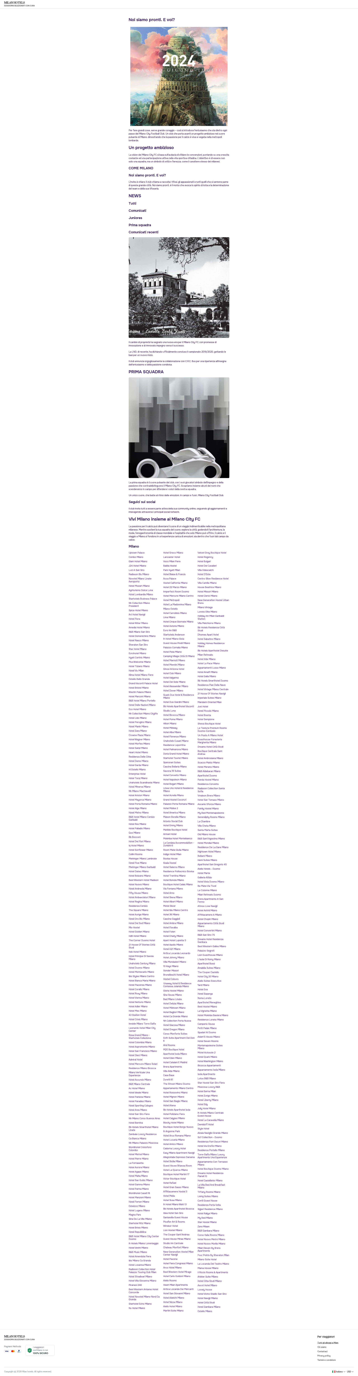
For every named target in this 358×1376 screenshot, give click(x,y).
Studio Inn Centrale (173, 1243)
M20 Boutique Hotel (173, 1049)
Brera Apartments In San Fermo (210, 900)
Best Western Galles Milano (212, 946)
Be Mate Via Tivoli (207, 886)
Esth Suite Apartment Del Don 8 (179, 1039)
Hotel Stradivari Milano (140, 1276)
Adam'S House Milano (209, 1036)
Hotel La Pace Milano (209, 663)
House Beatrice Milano (209, 587)
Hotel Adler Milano (138, 1006)
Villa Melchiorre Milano (209, 623)
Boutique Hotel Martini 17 (176, 1174)
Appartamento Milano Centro (178, 1088)
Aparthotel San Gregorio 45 (212, 864)
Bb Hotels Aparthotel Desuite (213, 650)
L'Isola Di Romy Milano (209, 959)
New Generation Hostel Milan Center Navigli (178, 1253)
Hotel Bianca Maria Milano (142, 980)
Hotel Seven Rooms (208, 1041)
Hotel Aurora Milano (139, 1167)
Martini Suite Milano (173, 1310)
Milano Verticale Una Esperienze (139, 1074)
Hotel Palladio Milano (139, 828)
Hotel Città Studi (206, 1302)
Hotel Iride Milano (206, 659)
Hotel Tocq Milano (138, 778)
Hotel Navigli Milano (208, 1298)
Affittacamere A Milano (210, 914)
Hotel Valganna (171, 677)
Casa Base (168, 1075)
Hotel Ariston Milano (139, 795)
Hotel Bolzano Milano (140, 875)
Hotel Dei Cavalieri (207, 565)
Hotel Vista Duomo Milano (211, 881)
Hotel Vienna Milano (139, 997)
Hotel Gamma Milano (139, 1184)
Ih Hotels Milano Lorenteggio (143, 1243)
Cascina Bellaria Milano (175, 766)
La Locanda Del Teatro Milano (213, 1263)
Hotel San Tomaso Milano (211, 799)
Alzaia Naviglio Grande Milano (213, 1133)
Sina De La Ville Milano (140, 1218)
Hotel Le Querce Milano (175, 1170)
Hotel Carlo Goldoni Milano (176, 1276)
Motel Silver (169, 906)
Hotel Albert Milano (173, 901)
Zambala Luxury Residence (143, 1134)
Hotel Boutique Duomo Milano (213, 1168)
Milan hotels (14, 2)
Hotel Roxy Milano (138, 993)
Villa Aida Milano (171, 1071)
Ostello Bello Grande (139, 679)
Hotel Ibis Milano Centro (175, 910)
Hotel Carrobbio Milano (175, 613)
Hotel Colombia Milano (140, 1042)
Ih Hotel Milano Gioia (173, 638)
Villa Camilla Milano (207, 582)
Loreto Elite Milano (207, 611)
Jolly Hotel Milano (207, 1108)
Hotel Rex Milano (137, 824)
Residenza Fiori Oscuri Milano (213, 1141)
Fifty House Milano (138, 893)
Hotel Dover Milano (173, 690)
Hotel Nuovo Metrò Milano (211, 1239)
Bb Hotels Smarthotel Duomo (213, 680)
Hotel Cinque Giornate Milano (178, 621)
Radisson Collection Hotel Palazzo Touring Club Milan (142, 1271)
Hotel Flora (134, 618)
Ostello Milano (205, 1311)
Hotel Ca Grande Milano (175, 1016)
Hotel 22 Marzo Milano (175, 587)
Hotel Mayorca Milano (140, 799)
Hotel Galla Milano (207, 676)
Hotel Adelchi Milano (173, 1297)
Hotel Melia (169, 1195)
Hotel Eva (203, 989)
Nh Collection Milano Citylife (143, 713)
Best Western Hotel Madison (143, 880)
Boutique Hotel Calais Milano (178, 884)
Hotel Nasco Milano (139, 640)
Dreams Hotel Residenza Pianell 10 (210, 1175)
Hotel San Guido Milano (141, 1180)
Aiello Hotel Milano (172, 1306)
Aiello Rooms (170, 1280)
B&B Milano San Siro (139, 631)
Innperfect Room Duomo (176, 591)
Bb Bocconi (135, 837)
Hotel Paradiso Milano (140, 1101)
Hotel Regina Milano (139, 901)
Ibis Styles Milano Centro (141, 976)
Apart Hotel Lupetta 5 (174, 940)
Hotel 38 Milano (171, 914)
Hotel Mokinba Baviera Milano (213, 1015)
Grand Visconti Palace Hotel (143, 683)
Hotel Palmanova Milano (175, 749)
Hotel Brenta (204, 715)
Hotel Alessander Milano (175, 686)
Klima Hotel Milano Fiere (141, 674)
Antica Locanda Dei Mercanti (178, 1289)
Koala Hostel (169, 862)
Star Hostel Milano (207, 1222)
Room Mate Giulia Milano (176, 849)
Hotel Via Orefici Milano (210, 1146)
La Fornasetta (136, 1163)
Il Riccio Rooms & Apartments (213, 1272)
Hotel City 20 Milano (208, 976)
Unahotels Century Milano (142, 963)
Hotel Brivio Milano (138, 1227)
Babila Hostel (170, 565)
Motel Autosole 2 (206, 1052)
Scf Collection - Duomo (210, 1137)
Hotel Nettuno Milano (140, 1002)
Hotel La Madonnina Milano (177, 604)
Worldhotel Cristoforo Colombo (140, 1149)
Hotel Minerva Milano (139, 786)
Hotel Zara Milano (138, 730)
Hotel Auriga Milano (139, 914)
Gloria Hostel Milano (173, 990)
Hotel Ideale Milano (138, 1092)
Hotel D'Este (204, 574)
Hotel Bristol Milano (139, 687)
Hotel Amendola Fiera (140, 1256)
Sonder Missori (171, 970)
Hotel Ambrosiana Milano (210, 758)
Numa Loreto (204, 998)
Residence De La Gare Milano (213, 847)
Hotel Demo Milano (138, 761)
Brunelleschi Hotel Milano (176, 974)
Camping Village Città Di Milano (179, 656)
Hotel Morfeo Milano (139, 743)
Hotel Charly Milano (173, 936)
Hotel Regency (205, 557)
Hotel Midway (170, 727)
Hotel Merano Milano (208, 766)
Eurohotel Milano (137, 653)
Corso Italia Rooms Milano (211, 1235)
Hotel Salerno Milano (174, 867)
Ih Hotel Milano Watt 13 (175, 1204)
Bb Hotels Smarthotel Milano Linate (143, 1129)
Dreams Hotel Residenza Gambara (210, 941)
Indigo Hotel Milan (172, 854)
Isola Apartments (206, 1074)
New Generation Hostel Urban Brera (213, 602)
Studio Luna (169, 710)
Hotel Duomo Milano (139, 967)
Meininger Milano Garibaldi (142, 867)
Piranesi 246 (135, 1285)
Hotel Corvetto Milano (174, 775)
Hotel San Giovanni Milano (176, 1293)
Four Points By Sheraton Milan (213, 1255)
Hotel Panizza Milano (139, 1096)
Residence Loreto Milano (211, 1019)
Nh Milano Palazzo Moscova (143, 1142)
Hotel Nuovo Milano (139, 884)
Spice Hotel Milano (138, 610)
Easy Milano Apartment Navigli (179, 1152)
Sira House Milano (172, 994)
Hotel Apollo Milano (173, 944)
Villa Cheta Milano (207, 825)
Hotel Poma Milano (173, 719)
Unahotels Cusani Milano (176, 740)
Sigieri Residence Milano (210, 1209)
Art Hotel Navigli (137, 614)
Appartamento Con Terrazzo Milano (213, 1163)
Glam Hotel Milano (138, 561)
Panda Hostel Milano (208, 779)
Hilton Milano (169, 723)
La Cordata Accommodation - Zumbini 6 (178, 844)
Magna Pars (135, 1214)
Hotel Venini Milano (138, 1247)
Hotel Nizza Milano (172, 1302)
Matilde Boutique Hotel (175, 829)
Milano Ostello (170, 608)
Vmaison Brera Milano (209, 795)
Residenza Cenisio (138, 906)
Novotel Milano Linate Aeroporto (140, 580)
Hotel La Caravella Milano (211, 1120)
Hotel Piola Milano (172, 651)
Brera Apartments (172, 1066)
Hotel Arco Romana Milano (177, 1135)
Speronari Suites (172, 762)
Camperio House (206, 1023)
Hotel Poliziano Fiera (174, 1114)
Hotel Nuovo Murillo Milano (211, 1243)
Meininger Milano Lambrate (143, 858)
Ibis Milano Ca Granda (140, 1260)
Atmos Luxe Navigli (207, 906)
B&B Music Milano (138, 1252)
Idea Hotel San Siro (173, 1213)
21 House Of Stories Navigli (212, 693)
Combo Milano (136, 557)
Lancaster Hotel (171, 557)
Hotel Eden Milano (172, 1058)
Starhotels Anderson (174, 634)
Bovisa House (170, 858)
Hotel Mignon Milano (173, 1096)
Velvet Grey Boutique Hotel (212, 552)
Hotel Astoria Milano (173, 626)
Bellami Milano (205, 855)
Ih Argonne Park (171, 1131)
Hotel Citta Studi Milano (210, 1281)
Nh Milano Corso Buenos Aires (144, 1118)
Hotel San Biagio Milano (175, 1101)
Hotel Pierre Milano (139, 1158)
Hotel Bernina (136, 1122)
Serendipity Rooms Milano (211, 817)
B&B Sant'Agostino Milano (211, 838)
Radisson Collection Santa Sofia (211, 790)
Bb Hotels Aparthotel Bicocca (178, 1208)
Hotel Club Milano (172, 673)
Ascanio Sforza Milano (209, 804)
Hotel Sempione (206, 719)
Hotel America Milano (174, 812)
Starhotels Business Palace (143, 598)
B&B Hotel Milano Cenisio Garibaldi (142, 818)
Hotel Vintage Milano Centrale (213, 689)
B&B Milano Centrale (139, 1084)
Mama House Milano (208, 1268)
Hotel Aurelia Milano (173, 795)
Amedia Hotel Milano (139, 627)
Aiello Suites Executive (209, 980)
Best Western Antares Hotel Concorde (143, 1291)
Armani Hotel (169, 834)
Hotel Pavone (170, 1259)
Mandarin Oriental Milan (210, 702)
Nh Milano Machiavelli (140, 791)
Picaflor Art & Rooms (174, 1221)
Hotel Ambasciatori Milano (142, 897)
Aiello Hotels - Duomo (209, 868)
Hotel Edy (203, 1104)
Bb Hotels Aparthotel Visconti (178, 706)
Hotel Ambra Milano (173, 923)
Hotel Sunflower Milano (141, 849)
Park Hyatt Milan (171, 570)
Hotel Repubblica (137, 1231)
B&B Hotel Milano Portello (142, 700)
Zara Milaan (203, 1226)
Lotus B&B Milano (207, 1078)
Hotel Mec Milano (138, 1010)
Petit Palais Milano (207, 1028)
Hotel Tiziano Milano (139, 666)
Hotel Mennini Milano (174, 664)
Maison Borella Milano (174, 816)
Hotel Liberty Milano (208, 1100)
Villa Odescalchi (206, 570)
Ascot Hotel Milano (207, 1285)
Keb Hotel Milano (137, 951)
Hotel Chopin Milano (208, 919)
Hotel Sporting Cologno (141, 1105)
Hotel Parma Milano (139, 1188)
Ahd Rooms (169, 1045)
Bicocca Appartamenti (209, 1065)
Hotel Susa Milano (172, 1200)
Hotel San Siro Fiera (139, 1114)
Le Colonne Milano (207, 890)
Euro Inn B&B (170, 630)
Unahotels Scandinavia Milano (144, 782)
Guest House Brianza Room (177, 1165)
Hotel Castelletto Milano (210, 1180)
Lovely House (205, 1289)
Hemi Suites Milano (207, 860)
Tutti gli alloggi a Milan (327, 1342)
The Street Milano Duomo (176, 1083)
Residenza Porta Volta (209, 1205)
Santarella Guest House (175, 1217)
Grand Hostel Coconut (174, 799)
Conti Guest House (207, 1200)
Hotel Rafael (169, 1182)
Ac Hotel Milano (137, 1088)
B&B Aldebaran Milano (209, 771)
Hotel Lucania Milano (174, 1139)
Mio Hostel (134, 927)
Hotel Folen (169, 931)
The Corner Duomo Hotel (142, 940)
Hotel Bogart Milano (173, 783)
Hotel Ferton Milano (139, 1201)
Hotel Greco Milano (173, 552)
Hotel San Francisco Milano (143, 1051)
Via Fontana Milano (173, 888)
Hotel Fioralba (170, 927)
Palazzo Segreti (206, 950)
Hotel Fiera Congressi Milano (178, 1263)
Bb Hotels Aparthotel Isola (176, 1109)
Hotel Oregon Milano (173, 1029)
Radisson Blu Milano (139, 574)
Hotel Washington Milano (210, 1061)
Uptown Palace (137, 552)
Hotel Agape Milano (139, 1171)
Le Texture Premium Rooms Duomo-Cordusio (212, 729)
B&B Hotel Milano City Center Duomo (144, 1238)
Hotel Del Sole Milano (174, 681)
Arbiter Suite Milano (208, 1276)
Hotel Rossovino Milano (175, 1092)
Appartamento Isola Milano (211, 1069)
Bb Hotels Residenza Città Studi (211, 629)
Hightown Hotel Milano (209, 851)
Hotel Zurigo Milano (208, 1095)
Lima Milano (169, 617)
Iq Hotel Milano (136, 845)
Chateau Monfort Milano (176, 1247)
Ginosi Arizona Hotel (173, 669)
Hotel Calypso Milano (174, 1118)
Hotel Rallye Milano (207, 1213)
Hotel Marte (204, 873)
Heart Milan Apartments (175, 1284)
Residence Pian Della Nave (212, 685)
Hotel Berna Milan (207, 1091)
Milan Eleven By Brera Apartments (209, 1249)
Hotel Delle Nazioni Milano (142, 705)
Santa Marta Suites (208, 830)
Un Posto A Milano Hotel (210, 735)
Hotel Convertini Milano (210, 930)
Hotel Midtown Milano (174, 1007)
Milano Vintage (205, 607)
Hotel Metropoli (171, 600)
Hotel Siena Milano (172, 897)
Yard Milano (203, 985)
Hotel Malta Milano (138, 1175)
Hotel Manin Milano (138, 726)
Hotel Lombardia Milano (141, 594)
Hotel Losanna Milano (140, 1264)
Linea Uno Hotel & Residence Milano (178, 790)
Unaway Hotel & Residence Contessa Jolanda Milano (177, 985)
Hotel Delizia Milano (173, 1003)
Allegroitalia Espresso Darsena (179, 1157)
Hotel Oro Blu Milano (139, 918)
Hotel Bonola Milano (173, 880)
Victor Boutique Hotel (174, 1178)
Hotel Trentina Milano (174, 875)
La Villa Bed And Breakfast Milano (211, 1186)
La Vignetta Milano (207, 1010)
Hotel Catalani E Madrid (175, 1062)
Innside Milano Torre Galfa (142, 1023)
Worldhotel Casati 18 (139, 1193)
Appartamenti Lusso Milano (212, 667)
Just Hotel (203, 706)
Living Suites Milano (208, 1196)
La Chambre (204, 821)
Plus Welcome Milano (140, 661)
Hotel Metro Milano (139, 812)
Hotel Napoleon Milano (175, 779)
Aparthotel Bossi (206, 963)
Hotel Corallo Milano (139, 989)
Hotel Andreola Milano (140, 888)
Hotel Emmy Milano (173, 825)
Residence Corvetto (208, 784)
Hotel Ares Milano (138, 1109)
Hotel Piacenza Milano (140, 984)
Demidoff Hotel (206, 1124)
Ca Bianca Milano (137, 1138)
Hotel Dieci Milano (138, 1055)
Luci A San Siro (136, 570)
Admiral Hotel (135, 1059)
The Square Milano (138, 910)
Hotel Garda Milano (138, 765)
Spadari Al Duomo (207, 1032)
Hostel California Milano (175, 582)
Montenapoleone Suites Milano (210, 1047)
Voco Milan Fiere (172, 561)
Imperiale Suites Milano (209, 697)
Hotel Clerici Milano (207, 595)
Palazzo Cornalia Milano (175, 647)
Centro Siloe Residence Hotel (213, 578)
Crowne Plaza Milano (139, 735)
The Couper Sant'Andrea (176, 1234)
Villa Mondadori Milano (174, 961)
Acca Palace (169, 578)
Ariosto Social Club (173, 821)
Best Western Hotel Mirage (177, 1271)
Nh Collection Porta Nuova (177, 1020)
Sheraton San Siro (138, 644)
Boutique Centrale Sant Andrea (210, 753)
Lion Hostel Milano (172, 1230)
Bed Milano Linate (172, 999)
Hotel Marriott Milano (174, 660)
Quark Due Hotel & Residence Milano (178, 696)
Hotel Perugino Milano (140, 722)
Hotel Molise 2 (170, 808)
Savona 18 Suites (172, 770)
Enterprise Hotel (137, 773)
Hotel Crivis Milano (138, 1019)
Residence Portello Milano (211, 1150)
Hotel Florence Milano (174, 736)
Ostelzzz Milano (137, 1206)
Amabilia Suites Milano (209, 967)
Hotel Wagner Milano (139, 739)
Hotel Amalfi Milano (207, 672)
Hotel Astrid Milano (207, 910)
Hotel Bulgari (204, 561)
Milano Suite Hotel (207, 1259)
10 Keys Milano (170, 966)
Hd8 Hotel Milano (137, 936)
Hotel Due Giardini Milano (176, 702)
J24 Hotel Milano (137, 565)
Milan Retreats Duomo (209, 894)
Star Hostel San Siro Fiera (211, 1082)
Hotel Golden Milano (139, 931)
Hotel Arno (168, 893)
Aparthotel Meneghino (209, 1002)
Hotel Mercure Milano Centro (178, 595)
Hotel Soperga (205, 993)
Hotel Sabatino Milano (209, 639)
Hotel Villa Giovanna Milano (142, 1280)
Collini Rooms (135, 854)
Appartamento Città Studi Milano (211, 925)
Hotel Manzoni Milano (140, 1197)
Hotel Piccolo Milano (208, 710)
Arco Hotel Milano (172, 1267)
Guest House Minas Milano (177, 1238)
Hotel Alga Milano (138, 808)
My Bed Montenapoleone (211, 812)
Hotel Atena (169, 1105)
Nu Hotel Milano (137, 1308)
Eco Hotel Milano (137, 709)
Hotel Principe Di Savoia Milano (141, 958)
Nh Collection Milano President (139, 604)
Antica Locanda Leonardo (176, 953)
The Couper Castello (208, 972)
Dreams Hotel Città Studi (210, 746)
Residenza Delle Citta (140, 756)
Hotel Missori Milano (208, 591)
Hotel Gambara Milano (209, 1306)
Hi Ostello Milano (137, 769)
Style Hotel (203, 1128)
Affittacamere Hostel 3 (175, 1191)
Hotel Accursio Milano (140, 1079)
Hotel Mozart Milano (139, 585)
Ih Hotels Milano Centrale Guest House (211, 1114)
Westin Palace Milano (140, 692)
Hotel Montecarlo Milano (141, 971)
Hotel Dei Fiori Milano (140, 841)
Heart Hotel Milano (138, 752)
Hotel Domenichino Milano (142, 636)
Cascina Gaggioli (171, 918)
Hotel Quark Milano (207, 1056)
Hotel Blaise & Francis (174, 574)
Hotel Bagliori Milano (173, 1012)
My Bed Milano (205, 1217)
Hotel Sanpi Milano (138, 748)
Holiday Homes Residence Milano (211, 645)
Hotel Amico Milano (173, 1144)
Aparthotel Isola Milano (175, 1053)
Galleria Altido (205, 877)
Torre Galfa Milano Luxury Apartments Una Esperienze (212, 1156)
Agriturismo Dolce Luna (141, 590)
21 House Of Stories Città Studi (142, 946)
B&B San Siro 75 (206, 934)
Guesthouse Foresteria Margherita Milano (210, 741)
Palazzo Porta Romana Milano (178, 803)
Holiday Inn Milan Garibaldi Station (211, 617)
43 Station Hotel (137, 1015)
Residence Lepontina (174, 745)
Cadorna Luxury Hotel (174, 1148)
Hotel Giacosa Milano (174, 1025)
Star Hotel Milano (138, 649)
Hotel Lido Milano (138, 718)
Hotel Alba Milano (172, 732)
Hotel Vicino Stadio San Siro (212, 1293)
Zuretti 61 (168, 1079)
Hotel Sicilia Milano (172, 1161)
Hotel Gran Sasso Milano (176, 1187)
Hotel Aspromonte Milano (142, 1046)
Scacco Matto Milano (209, 762)
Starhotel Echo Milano (140, 1303)
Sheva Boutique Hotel (209, 723)
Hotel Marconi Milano (139, 696)
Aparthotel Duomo (207, 775)
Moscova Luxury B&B (209, 1087)
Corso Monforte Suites (175, 1033)
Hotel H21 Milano (171, 949)
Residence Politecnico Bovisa (178, 871)
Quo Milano (134, 832)
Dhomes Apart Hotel (208, 634)
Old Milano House (206, 834)
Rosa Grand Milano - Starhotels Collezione (140, 1037)
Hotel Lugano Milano (139, 1210)
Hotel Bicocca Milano (174, 715)
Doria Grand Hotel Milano (176, 753)
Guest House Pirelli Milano (176, 643)
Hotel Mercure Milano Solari (143, 1063)
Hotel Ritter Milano (138, 623)
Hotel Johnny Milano (173, 957)
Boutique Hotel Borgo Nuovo (178, 1127)
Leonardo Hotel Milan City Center (142, 1029)
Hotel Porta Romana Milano (143, 803)
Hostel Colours (170, 979)
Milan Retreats (205, 654)
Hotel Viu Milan (136, 670)
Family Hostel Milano (208, 808)
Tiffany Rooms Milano (209, 1192)
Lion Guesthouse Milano (210, 955)
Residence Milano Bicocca (142, 1068)
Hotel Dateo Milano (139, 871)
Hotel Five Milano (138, 862)
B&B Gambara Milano (208, 1230)
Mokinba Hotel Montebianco (177, 838)
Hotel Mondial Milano (208, 842)
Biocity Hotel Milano (173, 1122)
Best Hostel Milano (207, 1006)
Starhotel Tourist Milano (175, 758)
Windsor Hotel (170, 1225)
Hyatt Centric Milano (139, 657)
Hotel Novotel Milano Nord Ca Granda (144, 1298)
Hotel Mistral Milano (139, 1154)
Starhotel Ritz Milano (139, 1223)
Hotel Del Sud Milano (139, 923)
